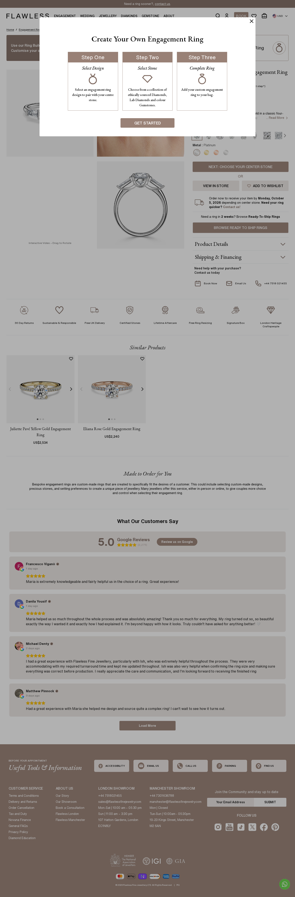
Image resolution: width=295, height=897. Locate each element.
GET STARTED (147, 123)
